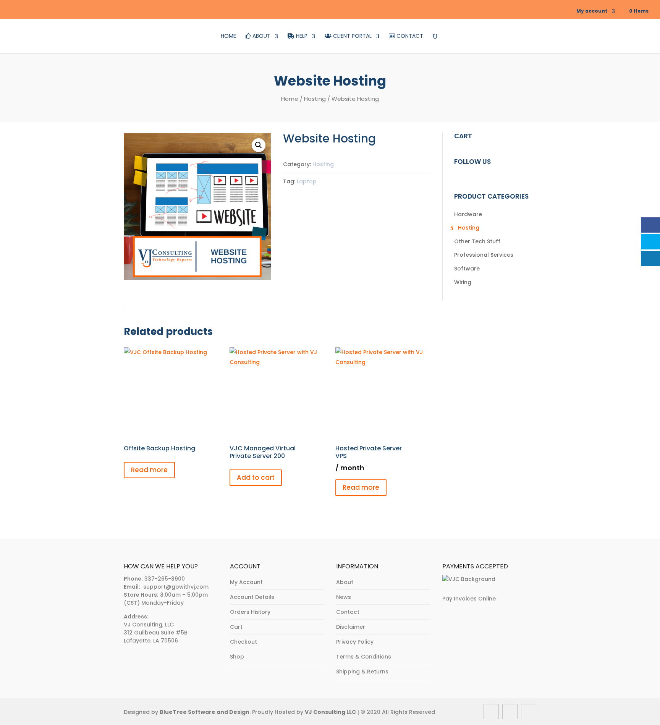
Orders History (250, 612)
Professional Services (483, 255)
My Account (246, 582)
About (260, 36)
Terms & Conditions (363, 656)
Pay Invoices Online (469, 598)
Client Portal (352, 36)
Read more (149, 469)
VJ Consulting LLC (330, 712)
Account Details (252, 597)
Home (228, 36)
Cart (236, 627)
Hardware (468, 214)
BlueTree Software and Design (204, 712)
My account (591, 11)
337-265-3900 (164, 579)
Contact (409, 36)
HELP (300, 36)
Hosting (315, 99)
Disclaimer (350, 627)
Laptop (307, 181)
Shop (237, 656)
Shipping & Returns (362, 671)
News (343, 597)
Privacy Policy (355, 642)
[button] (258, 145)
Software (467, 268)
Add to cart (256, 477)
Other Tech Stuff (477, 241)
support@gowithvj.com (176, 587)
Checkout (243, 642)
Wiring (462, 282)
